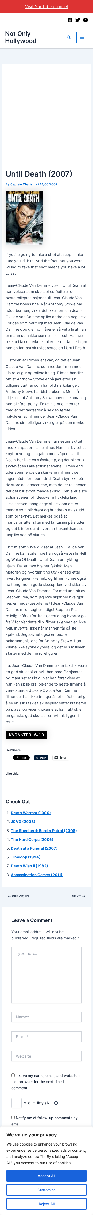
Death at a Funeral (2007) (34, 848)
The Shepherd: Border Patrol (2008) (44, 830)
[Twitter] (77, 20)
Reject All (47, 1204)
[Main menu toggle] (82, 37)
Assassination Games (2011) (37, 874)
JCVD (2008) (23, 821)
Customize (46, 1190)
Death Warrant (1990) (31, 813)
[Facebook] (70, 20)
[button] (69, 37)
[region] (46, 1170)
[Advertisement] (46, 118)
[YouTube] (85, 20)
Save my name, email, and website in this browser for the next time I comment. (46, 1081)
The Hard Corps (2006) (32, 839)
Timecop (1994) (26, 857)
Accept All (46, 1176)
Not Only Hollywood (20, 37)
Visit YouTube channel (46, 6)
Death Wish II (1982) (29, 866)
